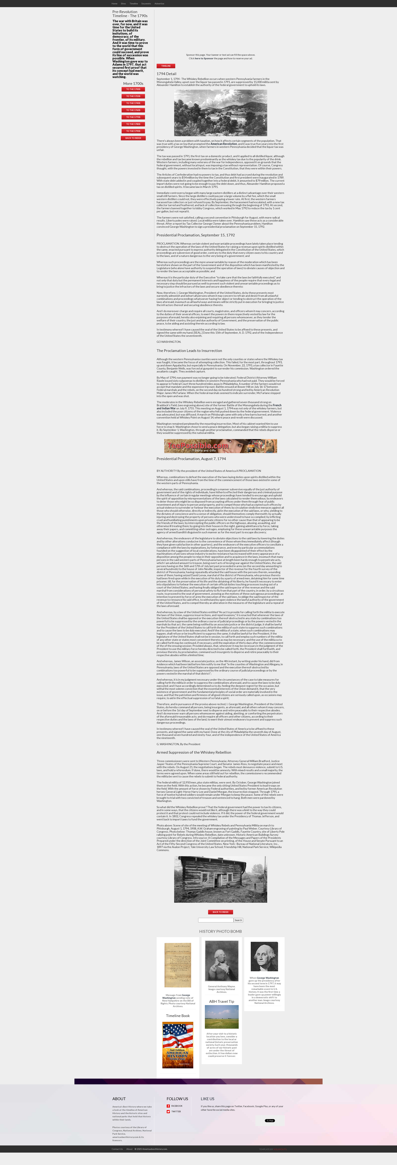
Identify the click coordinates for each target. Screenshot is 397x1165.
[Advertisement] (133, 192)
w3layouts (280, 1149)
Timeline (133, 3)
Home (114, 3)
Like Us (207, 1098)
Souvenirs (146, 3)
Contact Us (117, 1149)
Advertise (159, 3)
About (129, 1149)
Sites (123, 3)
